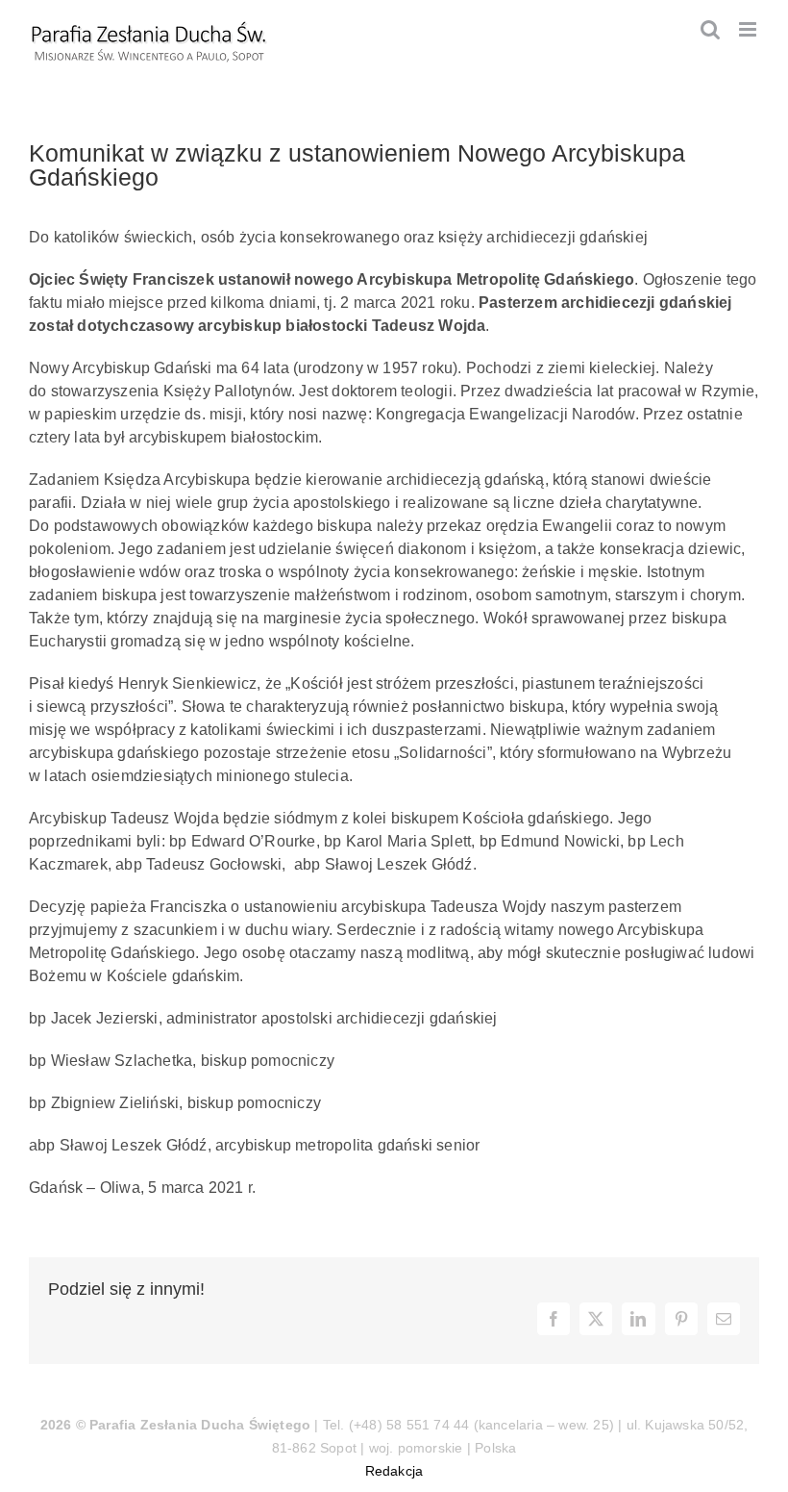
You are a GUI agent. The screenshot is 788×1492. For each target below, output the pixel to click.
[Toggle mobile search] (710, 29)
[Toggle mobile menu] (749, 29)
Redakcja (394, 1471)
